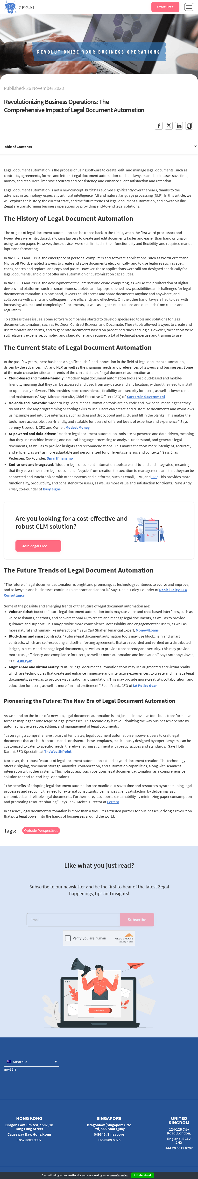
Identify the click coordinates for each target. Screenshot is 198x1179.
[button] (31, 1062)
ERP (154, 476)
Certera (113, 801)
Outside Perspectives (41, 830)
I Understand (142, 1175)
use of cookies (119, 1175)
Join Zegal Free (34, 545)
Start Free (165, 6)
